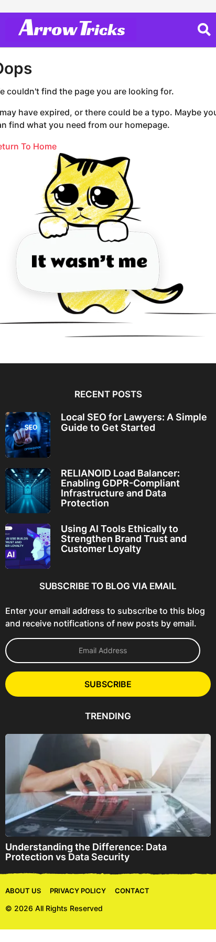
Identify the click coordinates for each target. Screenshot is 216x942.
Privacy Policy (78, 890)
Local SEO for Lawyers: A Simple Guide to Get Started (134, 422)
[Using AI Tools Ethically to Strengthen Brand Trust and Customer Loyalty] (27, 546)
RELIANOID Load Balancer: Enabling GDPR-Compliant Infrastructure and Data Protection (120, 488)
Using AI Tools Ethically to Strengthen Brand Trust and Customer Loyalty (124, 539)
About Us (23, 890)
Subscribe (108, 684)
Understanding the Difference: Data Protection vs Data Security (86, 851)
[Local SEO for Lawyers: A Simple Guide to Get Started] (27, 434)
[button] (204, 29)
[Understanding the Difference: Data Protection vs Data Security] (108, 785)
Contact (132, 890)
